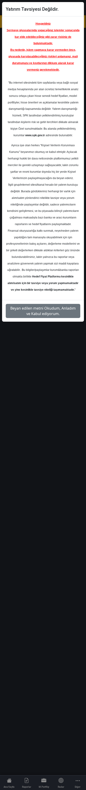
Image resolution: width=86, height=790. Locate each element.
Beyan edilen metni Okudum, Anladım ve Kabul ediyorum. (43, 311)
